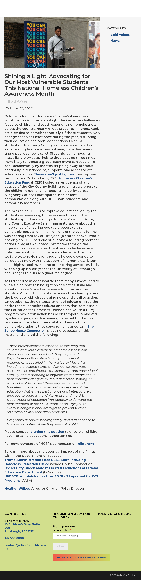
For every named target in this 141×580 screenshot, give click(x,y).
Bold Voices (18, 101)
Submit (61, 546)
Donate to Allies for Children (81, 557)
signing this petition (47, 432)
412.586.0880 (14, 538)
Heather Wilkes (17, 488)
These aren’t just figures (54, 174)
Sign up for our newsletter (64, 528)
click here (86, 444)
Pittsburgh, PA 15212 (19, 531)
